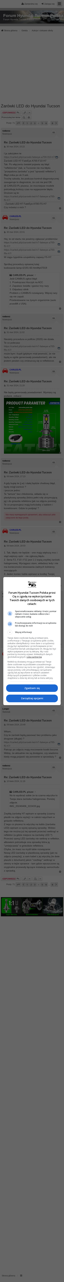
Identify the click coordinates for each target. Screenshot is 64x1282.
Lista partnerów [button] (34, 657)
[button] (32, 632)
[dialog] (32, 641)
